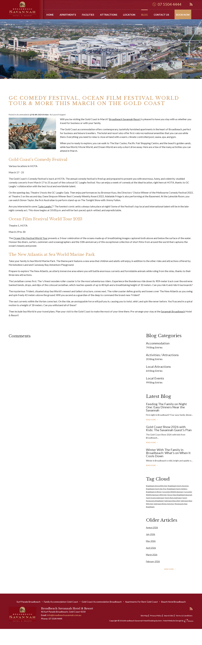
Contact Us (161, 14)
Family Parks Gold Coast (173, 498)
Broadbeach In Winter (154, 492)
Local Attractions (158, 366)
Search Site (168, 615)
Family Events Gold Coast (155, 498)
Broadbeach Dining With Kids (156, 486)
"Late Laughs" (45, 206)
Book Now (183, 14)
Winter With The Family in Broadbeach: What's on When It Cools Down (168, 453)
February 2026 (153, 561)
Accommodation (23, 115)
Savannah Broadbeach (173, 311)
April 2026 (151, 548)
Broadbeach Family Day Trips (156, 489)
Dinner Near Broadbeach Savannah (179, 495)
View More (169, 569)
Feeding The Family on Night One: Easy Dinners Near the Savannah (166, 407)
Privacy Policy (156, 615)
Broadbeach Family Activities (178, 486)
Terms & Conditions (184, 615)
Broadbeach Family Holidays (177, 489)
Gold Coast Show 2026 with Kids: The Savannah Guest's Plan (169, 428)
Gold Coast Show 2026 (172, 501)
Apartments (68, 14)
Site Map (144, 615)
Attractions (108, 14)
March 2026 (151, 554)
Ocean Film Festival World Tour (30, 238)
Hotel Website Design (172, 620)
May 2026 (151, 541)
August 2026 (152, 527)
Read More (151, 420)
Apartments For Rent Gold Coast (141, 601)
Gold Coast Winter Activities (164, 504)
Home (50, 14)
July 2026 (150, 534)
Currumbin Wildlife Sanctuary (173, 492)
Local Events (155, 378)
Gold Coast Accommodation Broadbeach (102, 601)
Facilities (88, 14)
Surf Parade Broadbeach (28, 601)
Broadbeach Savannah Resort (125, 119)
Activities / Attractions (162, 355)
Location (129, 14)
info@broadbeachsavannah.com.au (64, 615)
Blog (144, 14)
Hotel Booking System (152, 620)
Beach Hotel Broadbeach (173, 601)
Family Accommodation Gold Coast (61, 601)
